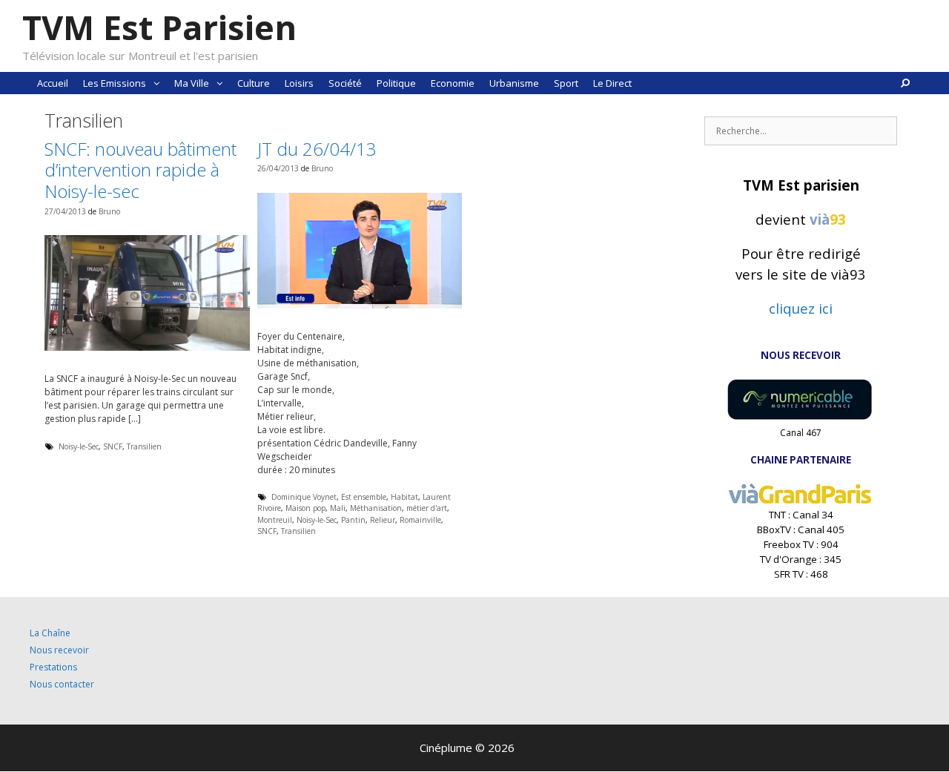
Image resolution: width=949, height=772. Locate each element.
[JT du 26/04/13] (360, 305)
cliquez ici (801, 308)
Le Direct (612, 83)
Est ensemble (363, 497)
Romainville (420, 520)
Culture (253, 83)
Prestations (53, 667)
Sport (566, 83)
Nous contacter (62, 684)
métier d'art (426, 508)
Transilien (144, 446)
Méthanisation (376, 508)
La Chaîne (50, 633)
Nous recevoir (59, 650)
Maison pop (305, 508)
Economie (452, 83)
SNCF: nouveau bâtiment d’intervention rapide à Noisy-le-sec (140, 170)
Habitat (404, 497)
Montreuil (274, 520)
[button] (156, 83)
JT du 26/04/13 (317, 148)
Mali (337, 508)
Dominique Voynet (304, 497)
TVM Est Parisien (159, 27)
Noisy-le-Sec (79, 446)
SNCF (112, 446)
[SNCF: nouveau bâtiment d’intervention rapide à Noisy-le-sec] (147, 347)
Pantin (353, 520)
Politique (396, 83)
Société (345, 83)
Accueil (52, 83)
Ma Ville (191, 83)
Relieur (382, 520)
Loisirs (299, 83)
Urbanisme (514, 83)
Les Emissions (114, 83)
